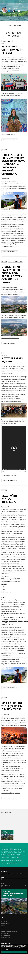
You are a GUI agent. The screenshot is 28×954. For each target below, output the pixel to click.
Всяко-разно (10, 23)
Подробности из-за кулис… (8, 134)
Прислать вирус (5, 933)
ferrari (5, 852)
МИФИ (3, 589)
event (19, 851)
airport (12, 848)
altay (16, 848)
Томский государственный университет (12, 600)
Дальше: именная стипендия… (9, 246)
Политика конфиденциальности (9, 931)
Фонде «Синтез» (6, 396)
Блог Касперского (5, 937)
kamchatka (14, 854)
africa (3, 848)
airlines (7, 848)
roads (11, 860)
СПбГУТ (20, 621)
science (20, 860)
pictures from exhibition (16, 859)
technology (4, 862)
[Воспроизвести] (3, 469)
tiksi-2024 (10, 862)
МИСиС (15, 621)
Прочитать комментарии (10, 139)
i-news (10, 852)
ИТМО (3, 594)
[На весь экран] (24, 469)
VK (11, 11)
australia (24, 848)
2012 (9, 209)
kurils (19, 854)
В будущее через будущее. (12, 360)
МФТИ (3, 587)
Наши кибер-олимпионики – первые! (12, 49)
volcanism (9, 863)
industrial (15, 852)
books (11, 849)
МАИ (3, 621)
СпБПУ (3, 597)
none (18, 857)
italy (20, 852)
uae (3, 863)
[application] (14, 448)
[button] (14, 448)
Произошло (15, 70)
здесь (7, 949)
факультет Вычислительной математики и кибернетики (10, 579)
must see (14, 857)
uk (5, 863)
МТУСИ (11, 621)
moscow (4, 857)
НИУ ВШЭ (4, 584)
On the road (17, 25)
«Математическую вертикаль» (15, 224)
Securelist (3, 939)
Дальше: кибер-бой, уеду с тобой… (10, 793)
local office (4, 855)
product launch (5, 860)
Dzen (14, 11)
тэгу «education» (12, 242)
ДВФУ (24, 621)
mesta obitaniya (21, 855)
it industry (4, 854)
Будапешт (12, 289)
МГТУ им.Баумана (6, 592)
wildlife (15, 863)
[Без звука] (22, 469)
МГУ (2, 578)
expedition (23, 851)
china (19, 849)
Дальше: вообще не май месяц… (10, 338)
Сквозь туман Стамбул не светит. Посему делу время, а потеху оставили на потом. (13, 274)
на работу (16, 659)
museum (8, 857)
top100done (20, 862)
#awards (4, 41)
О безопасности (20, 23)
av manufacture (5, 849)
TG (9, 11)
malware (15, 855)
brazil (15, 849)
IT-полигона (10, 231)
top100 (15, 862)
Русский (22, 1)
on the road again (6, 859)
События (9, 25)
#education (9, 41)
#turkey (20, 261)
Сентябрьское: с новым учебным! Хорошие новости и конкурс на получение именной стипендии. (13, 164)
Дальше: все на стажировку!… (9, 475)
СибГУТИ (10, 624)
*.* (4, 23)
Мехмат (17, 581)
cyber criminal (13, 851)
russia (15, 860)
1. (12, 471)
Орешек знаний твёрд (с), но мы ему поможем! (11, 706)
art (19, 848)
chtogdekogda (5, 851)
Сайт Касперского (5, 935)
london (10, 855)
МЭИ (7, 621)
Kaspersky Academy (11, 244)
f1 (2, 852)
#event (9, 261)
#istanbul (15, 261)
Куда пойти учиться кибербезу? (9, 499)
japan (9, 854)
